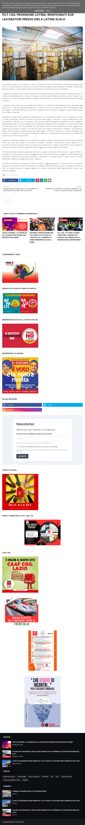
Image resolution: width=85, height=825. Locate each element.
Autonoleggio (22, 777)
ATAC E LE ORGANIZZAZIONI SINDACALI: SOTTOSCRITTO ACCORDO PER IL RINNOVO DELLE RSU (46, 761)
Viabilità (25, 780)
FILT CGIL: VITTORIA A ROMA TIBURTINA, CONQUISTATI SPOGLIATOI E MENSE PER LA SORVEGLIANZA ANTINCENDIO (69, 236)
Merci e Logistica (12, 175)
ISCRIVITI (22, 456)
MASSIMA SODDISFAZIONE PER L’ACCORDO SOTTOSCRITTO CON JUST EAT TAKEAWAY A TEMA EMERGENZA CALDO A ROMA (41, 237)
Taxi (57, 777)
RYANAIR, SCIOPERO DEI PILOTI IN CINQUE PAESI (29, 791)
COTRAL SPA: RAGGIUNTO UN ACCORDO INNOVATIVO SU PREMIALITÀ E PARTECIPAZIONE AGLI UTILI (45, 752)
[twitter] (63, 405)
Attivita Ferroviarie (9, 777)
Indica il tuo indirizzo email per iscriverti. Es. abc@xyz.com (33, 443)
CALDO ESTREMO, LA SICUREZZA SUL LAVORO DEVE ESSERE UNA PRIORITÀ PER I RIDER (14, 235)
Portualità (45, 777)
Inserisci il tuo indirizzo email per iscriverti (34, 434)
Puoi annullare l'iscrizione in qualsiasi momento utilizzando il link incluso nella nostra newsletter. (41, 450)
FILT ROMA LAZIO (18, 822)
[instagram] (22, 410)
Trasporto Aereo (66, 777)
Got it (48, 11)
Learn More (39, 11)
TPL (52, 777)
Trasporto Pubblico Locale (11, 780)
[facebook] (22, 405)
